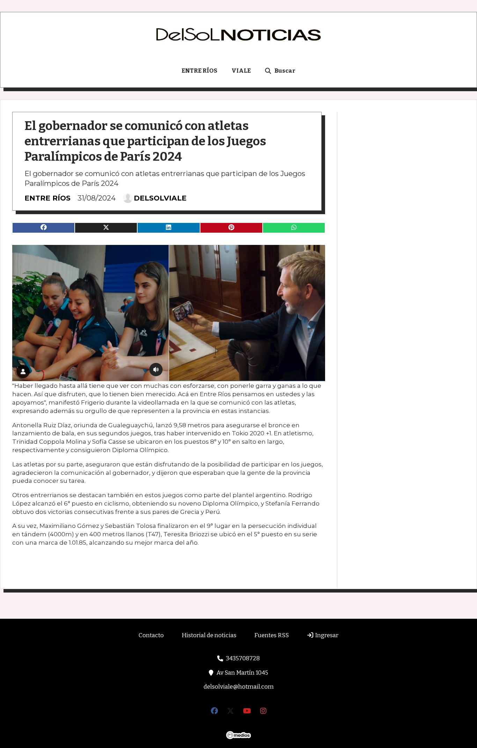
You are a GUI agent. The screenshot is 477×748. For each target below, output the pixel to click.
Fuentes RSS (271, 635)
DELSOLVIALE (160, 198)
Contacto (151, 635)
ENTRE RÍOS (199, 70)
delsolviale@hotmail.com (239, 686)
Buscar (284, 70)
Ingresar (326, 635)
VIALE (241, 70)
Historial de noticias (209, 635)
